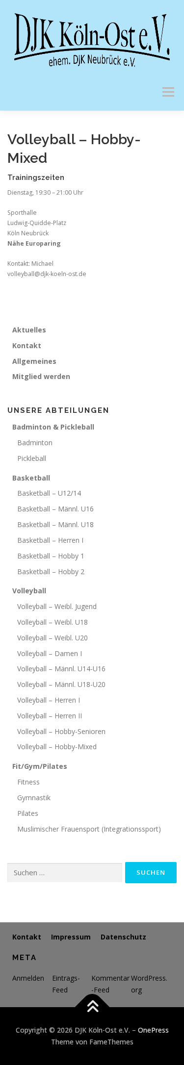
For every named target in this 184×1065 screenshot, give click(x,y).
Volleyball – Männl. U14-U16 (61, 668)
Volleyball (29, 590)
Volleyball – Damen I (49, 653)
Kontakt (26, 345)
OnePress (153, 1030)
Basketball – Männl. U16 (55, 508)
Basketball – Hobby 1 (50, 555)
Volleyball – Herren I (48, 700)
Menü (167, 92)
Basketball (31, 477)
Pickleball (31, 458)
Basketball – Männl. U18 (55, 524)
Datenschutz (123, 936)
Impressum (71, 936)
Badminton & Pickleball (53, 426)
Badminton (35, 442)
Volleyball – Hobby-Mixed (57, 746)
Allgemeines (34, 361)
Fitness (28, 781)
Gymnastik (34, 797)
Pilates (27, 813)
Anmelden (28, 978)
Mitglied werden (41, 376)
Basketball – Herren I (50, 540)
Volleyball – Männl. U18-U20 (61, 684)
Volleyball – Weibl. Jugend (57, 606)
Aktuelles (29, 329)
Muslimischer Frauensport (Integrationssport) (89, 829)
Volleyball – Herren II (49, 715)
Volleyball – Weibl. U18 (52, 622)
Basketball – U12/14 (49, 493)
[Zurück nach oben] (92, 1007)
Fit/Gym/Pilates (39, 766)
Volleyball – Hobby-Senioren (61, 731)
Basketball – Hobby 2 (50, 571)
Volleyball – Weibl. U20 (52, 637)
